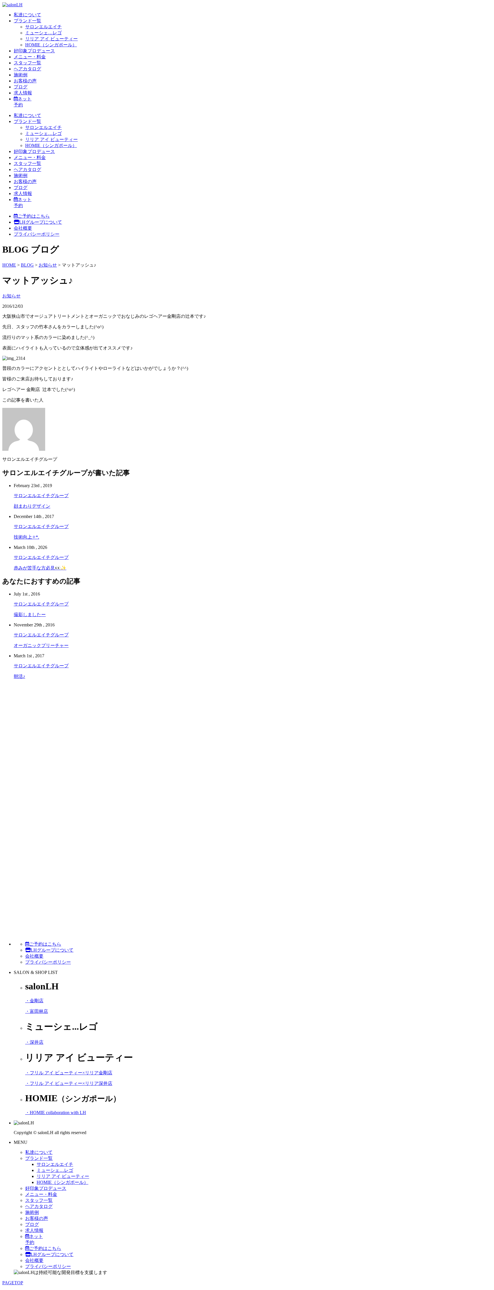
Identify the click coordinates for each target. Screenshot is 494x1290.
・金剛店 (34, 1000)
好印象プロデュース (34, 50)
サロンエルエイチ (43, 26)
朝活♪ (19, 676)
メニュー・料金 (30, 56)
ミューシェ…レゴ (43, 32)
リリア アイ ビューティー (51, 38)
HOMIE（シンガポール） (51, 44)
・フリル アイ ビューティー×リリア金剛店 (68, 1072)
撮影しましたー (30, 614)
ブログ (20, 86)
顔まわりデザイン (32, 506)
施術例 (20, 74)
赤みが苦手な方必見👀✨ (40, 567)
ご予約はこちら (34, 216)
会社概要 (23, 228)
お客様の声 (25, 80)
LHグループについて (40, 222)
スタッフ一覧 (27, 62)
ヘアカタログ (27, 68)
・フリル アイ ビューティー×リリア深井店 (68, 1083)
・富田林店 (36, 1011)
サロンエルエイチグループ (41, 495)
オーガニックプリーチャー (41, 645)
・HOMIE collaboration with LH (55, 1112)
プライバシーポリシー (36, 234)
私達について (27, 14)
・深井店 (34, 1042)
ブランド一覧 (27, 20)
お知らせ (11, 295)
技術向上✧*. (26, 537)
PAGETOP (12, 1282)
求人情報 (23, 92)
